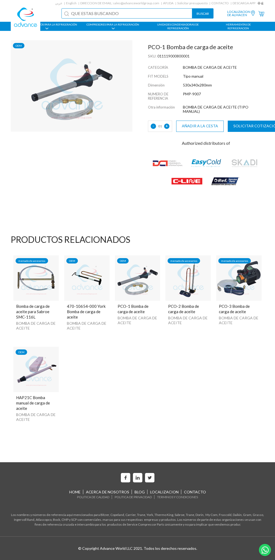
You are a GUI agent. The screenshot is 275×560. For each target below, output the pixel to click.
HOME (75, 492)
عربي (58, 3)
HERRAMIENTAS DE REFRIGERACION (238, 26)
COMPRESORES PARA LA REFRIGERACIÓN (112, 24)
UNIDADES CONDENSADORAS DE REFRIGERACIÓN (178, 26)
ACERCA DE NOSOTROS (107, 492)
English (71, 3)
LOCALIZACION (164, 492)
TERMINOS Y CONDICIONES (177, 497)
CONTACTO (220, 3)
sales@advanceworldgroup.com (136, 3)
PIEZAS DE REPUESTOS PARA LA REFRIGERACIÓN (46, 24)
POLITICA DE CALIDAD (93, 497)
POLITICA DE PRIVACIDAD (133, 497)
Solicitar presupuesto (192, 3)
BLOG (140, 492)
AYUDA (168, 3)
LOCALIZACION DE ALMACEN (238, 13)
